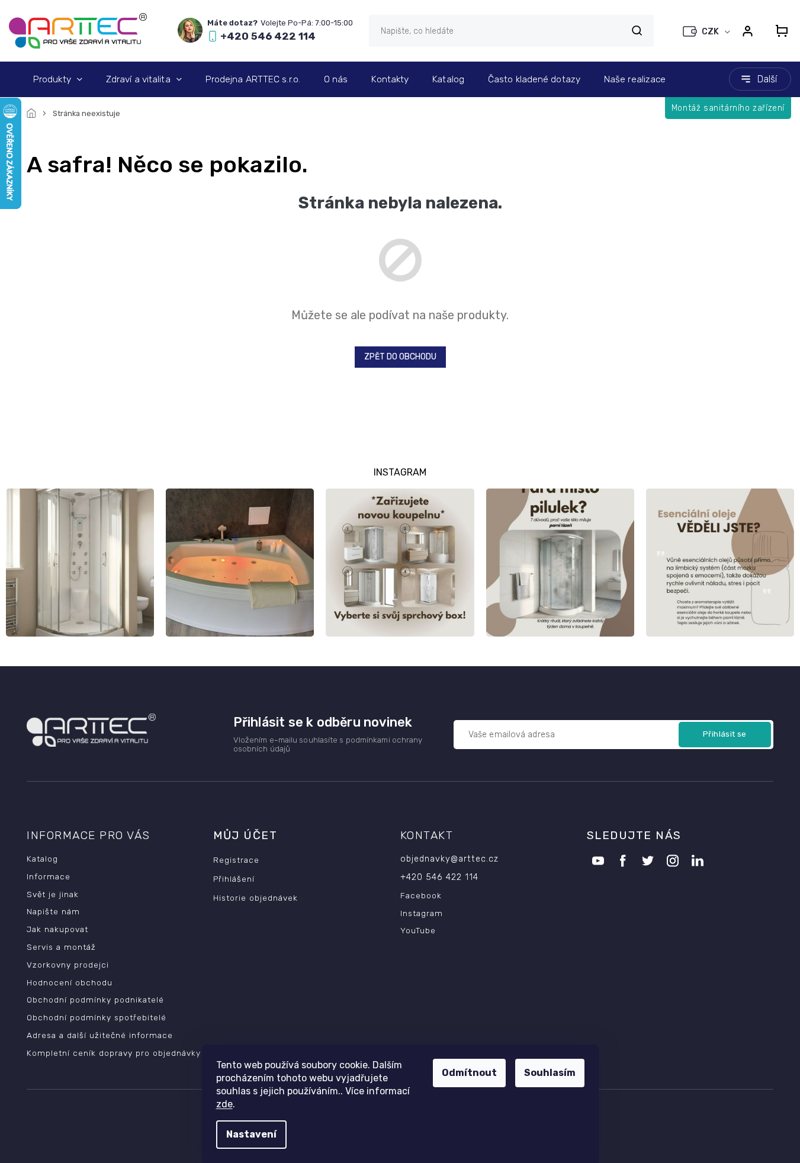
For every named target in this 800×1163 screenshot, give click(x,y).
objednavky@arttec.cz (449, 859)
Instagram (421, 913)
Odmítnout (469, 1072)
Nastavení (251, 1134)
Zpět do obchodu (400, 357)
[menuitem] (57, 79)
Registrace (236, 860)
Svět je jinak (53, 894)
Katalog (42, 858)
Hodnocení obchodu (70, 982)
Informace (48, 876)
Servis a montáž (61, 947)
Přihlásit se (725, 734)
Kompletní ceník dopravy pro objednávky (114, 1053)
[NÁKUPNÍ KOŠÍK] (778, 31)
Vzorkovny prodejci (68, 964)
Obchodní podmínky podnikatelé (95, 999)
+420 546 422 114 (439, 877)
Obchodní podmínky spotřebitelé (96, 1017)
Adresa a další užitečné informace (100, 1035)
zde (224, 1104)
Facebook (421, 895)
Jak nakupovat (57, 929)
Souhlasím (550, 1072)
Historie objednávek (255, 897)
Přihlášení (234, 879)
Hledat (636, 30)
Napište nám (53, 911)
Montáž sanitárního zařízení (728, 108)
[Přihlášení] (747, 30)
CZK (711, 32)
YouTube (418, 930)
